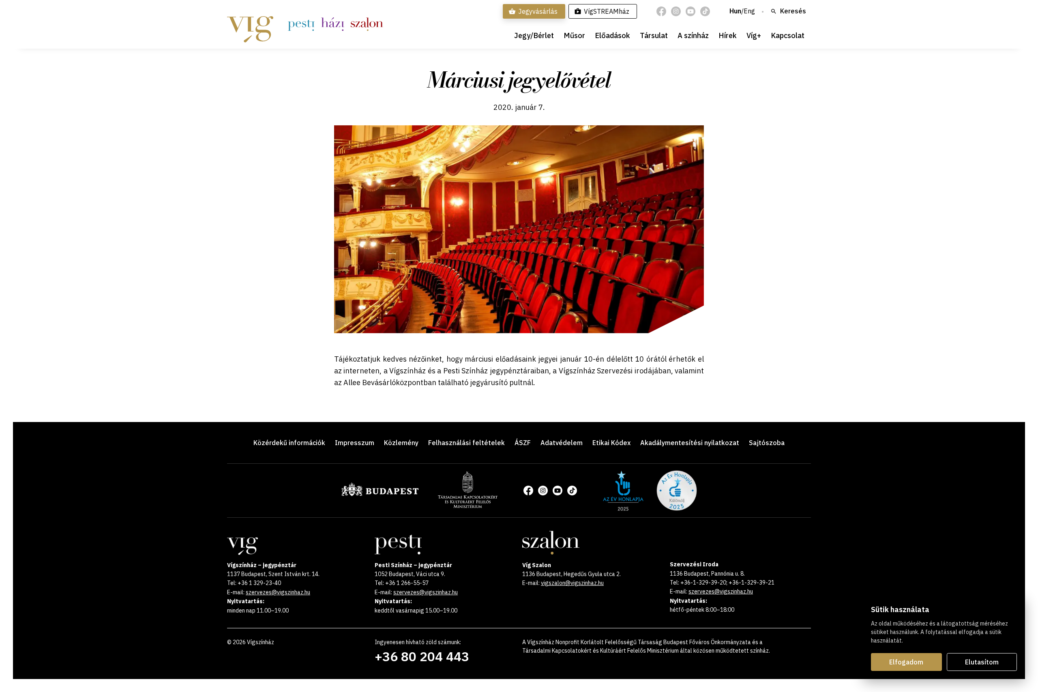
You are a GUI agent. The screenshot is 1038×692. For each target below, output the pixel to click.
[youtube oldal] (690, 11)
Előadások (612, 35)
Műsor (574, 35)
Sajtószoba (767, 443)
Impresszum (354, 443)
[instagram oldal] (676, 11)
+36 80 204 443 (422, 656)
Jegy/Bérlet (534, 35)
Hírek (727, 35)
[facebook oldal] (661, 11)
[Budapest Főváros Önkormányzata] (379, 495)
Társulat (654, 35)
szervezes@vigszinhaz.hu (278, 592)
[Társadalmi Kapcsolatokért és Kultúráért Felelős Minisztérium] (468, 505)
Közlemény (401, 443)
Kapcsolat (787, 35)
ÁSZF (523, 443)
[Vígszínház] (250, 24)
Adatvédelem (561, 443)
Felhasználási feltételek (466, 443)
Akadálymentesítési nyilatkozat (689, 443)
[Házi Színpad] (332, 24)
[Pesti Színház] (301, 24)
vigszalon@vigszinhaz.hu (572, 583)
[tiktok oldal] (705, 11)
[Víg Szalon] (367, 24)
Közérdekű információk (289, 443)
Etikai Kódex (611, 443)
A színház (693, 35)
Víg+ (753, 35)
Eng (749, 11)
